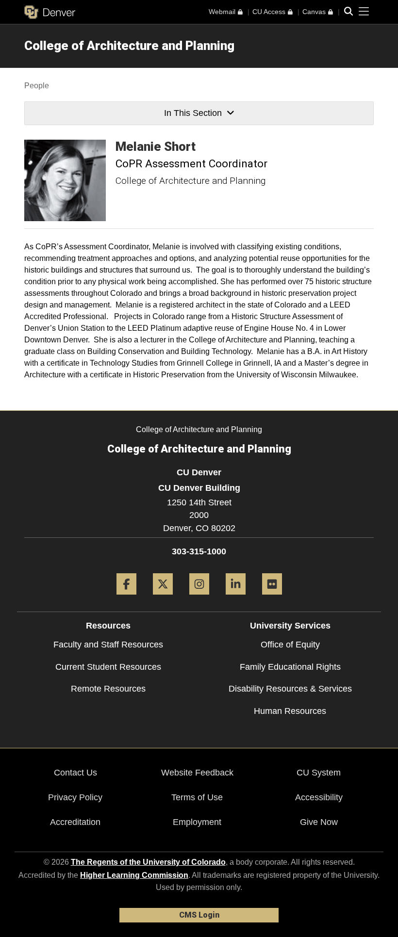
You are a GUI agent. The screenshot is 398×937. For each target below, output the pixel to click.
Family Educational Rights (290, 667)
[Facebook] (126, 598)
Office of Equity (290, 644)
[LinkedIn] (235, 598)
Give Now (319, 822)
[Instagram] (199, 598)
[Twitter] (163, 598)
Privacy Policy (75, 797)
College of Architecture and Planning (129, 45)
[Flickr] (272, 598)
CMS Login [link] (199, 915)
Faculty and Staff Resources (108, 644)
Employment (197, 822)
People (36, 85)
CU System (319, 772)
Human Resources (290, 711)
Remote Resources (108, 689)
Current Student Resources (108, 667)
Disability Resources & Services (290, 689)
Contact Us (75, 772)
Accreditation (75, 822)
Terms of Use (197, 797)
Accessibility (319, 797)
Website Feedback (197, 772)
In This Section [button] (193, 113)
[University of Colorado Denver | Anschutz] (49, 12)
